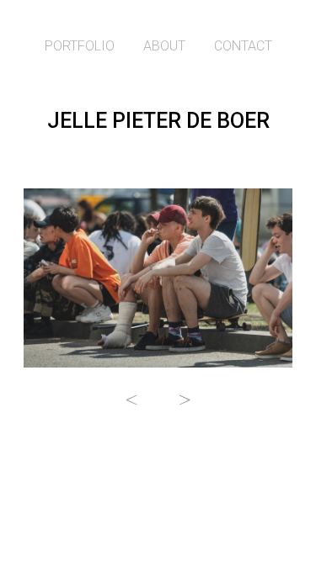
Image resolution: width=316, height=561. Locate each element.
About (164, 46)
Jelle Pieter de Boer (158, 120)
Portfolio (80, 46)
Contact (243, 46)
